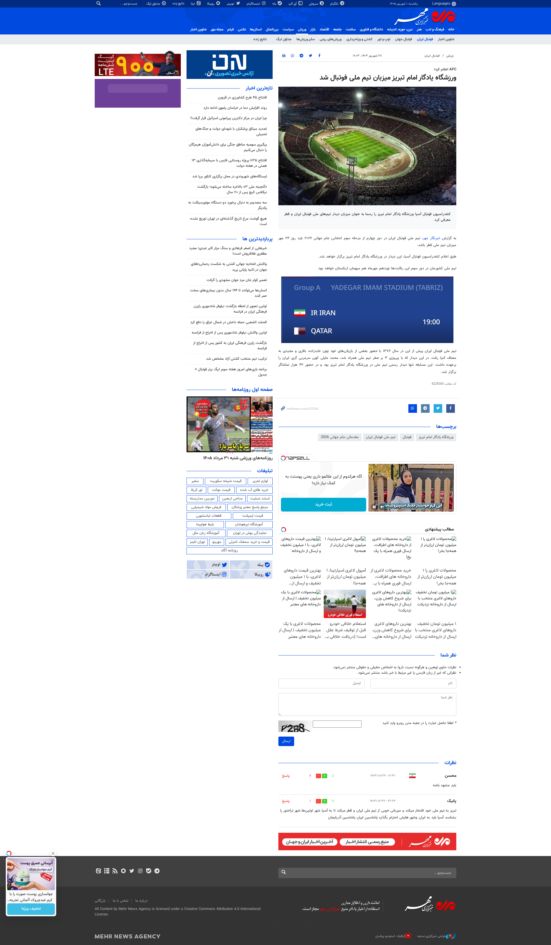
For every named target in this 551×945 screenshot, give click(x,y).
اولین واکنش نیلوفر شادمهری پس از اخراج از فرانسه (229, 333)
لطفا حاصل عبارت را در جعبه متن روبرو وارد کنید (419, 723)
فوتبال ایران (425, 39)
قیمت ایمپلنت (252, 516)
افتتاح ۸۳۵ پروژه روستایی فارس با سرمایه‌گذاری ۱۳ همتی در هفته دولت (229, 163)
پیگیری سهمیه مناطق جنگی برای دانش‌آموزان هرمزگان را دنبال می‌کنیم (228, 147)
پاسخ (286, 776)
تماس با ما (120, 901)
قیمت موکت (221, 490)
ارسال (286, 741)
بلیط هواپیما (205, 524)
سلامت (351, 29)
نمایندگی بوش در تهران (250, 533)
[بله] (148, 871)
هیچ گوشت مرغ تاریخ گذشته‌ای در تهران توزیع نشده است (228, 221)
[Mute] (382, 507)
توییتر (231, 3)
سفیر (195, 481)
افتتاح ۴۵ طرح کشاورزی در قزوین (242, 97)
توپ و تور (383, 39)
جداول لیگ (153, 3)
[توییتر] (131, 871)
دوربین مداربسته (202, 498)
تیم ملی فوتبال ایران (380, 437)
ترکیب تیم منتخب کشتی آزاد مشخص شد (236, 359)
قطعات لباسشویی (209, 516)
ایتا (193, 3)
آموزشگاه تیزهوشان (249, 524)
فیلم (230, 29)
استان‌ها (256, 29)
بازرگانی (100, 901)
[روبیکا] (123, 871)
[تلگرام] (156, 871)
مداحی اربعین (232, 498)
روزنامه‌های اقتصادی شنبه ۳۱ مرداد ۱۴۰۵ (221, 458)
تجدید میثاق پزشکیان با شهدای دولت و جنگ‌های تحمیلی (231, 131)
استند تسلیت (260, 498)
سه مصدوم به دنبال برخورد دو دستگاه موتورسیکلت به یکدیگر (227, 205)
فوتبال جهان (403, 39)
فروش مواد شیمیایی (206, 507)
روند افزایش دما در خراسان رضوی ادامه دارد (235, 108)
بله (274, 3)
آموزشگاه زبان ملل (206, 533)
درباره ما (141, 901)
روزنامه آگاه (229, 550)
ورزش (302, 29)
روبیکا (211, 3)
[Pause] (374, 507)
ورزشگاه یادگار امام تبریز (436, 437)
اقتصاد (324, 29)
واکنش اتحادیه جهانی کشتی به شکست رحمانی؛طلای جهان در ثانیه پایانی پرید (229, 266)
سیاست (288, 29)
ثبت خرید (323, 504)
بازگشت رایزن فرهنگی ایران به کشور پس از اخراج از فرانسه (230, 345)
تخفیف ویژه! (31, 909)
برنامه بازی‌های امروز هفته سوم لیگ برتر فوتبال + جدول (231, 372)
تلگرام (334, 3)
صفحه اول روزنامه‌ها (252, 390)
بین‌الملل (272, 29)
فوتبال (407, 437)
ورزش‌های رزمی (331, 39)
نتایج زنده (178, 3)
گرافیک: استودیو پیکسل (390, 936)
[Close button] (53, 853)
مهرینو (216, 542)
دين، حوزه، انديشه (400, 29)
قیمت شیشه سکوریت (226, 481)
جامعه (337, 29)
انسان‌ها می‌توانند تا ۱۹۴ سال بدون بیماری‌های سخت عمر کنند (228, 293)
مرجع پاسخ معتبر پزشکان (250, 507)
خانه (451, 29)
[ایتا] (98, 871)
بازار (313, 29)
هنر (419, 29)
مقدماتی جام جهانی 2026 (340, 437)
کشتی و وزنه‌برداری (359, 39)
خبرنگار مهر (432, 238)
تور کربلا (196, 490)
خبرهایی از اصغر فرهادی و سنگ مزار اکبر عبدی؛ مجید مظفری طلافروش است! (228, 251)
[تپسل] (283, 458)
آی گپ (293, 3)
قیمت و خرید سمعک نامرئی (249, 542)
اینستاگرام (254, 3)
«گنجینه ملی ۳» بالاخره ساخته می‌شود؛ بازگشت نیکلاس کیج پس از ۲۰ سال (232, 189)
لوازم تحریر (260, 481)
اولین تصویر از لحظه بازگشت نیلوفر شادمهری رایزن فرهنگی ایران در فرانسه (230, 309)
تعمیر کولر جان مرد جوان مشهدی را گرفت (237, 280)
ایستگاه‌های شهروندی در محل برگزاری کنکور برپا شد (229, 176)
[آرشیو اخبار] (106, 871)
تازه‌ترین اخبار (259, 88)
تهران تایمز (197, 542)
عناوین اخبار (446, 39)
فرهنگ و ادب (435, 29)
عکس (242, 29)
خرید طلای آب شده (254, 490)
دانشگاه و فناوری (371, 29)
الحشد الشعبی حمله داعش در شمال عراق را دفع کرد (228, 322)
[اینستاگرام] (140, 871)
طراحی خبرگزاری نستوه (431, 936)
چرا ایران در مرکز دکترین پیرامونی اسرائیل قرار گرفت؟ (228, 118)
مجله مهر (217, 29)
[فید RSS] (115, 871)
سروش (314, 3)
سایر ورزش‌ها (305, 39)
